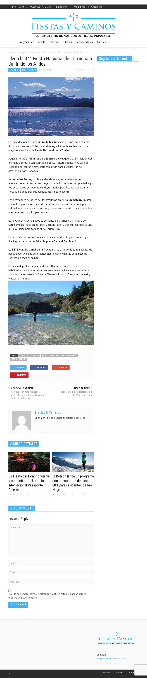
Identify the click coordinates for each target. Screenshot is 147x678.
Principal (14, 69)
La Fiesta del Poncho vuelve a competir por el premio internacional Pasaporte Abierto (29, 483)
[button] (135, 42)
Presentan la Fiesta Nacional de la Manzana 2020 (75, 393)
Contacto (97, 6)
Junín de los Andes (29, 355)
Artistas (42, 42)
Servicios (56, 42)
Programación (26, 42)
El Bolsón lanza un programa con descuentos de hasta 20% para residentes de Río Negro (73, 483)
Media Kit (79, 6)
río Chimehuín (18, 359)
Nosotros (62, 6)
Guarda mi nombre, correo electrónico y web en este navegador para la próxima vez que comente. (47, 595)
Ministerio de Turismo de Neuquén (59, 355)
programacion (29, 69)
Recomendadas (84, 42)
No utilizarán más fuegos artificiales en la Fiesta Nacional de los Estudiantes (27, 395)
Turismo (101, 42)
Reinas (68, 42)
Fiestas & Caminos (48, 412)
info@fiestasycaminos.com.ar (112, 658)
